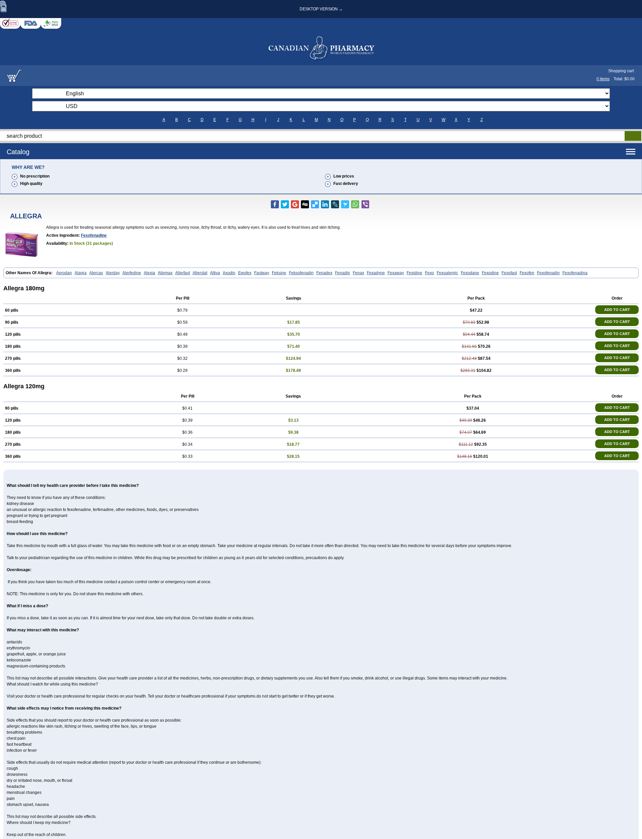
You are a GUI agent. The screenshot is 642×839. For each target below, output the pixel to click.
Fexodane (470, 273)
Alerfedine (131, 273)
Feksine (279, 273)
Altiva (215, 273)
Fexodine (490, 273)
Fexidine (414, 273)
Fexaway (396, 273)
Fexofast (509, 273)
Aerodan (64, 273)
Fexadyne (376, 273)
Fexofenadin (548, 273)
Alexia (149, 273)
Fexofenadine (94, 235)
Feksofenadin (301, 273)
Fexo (429, 273)
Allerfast (182, 273)
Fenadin (342, 273)
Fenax (358, 273)
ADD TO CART (617, 310)
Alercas (96, 273)
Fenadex (324, 273)
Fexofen (527, 273)
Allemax (165, 273)
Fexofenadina (574, 273)
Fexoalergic (447, 273)
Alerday (113, 273)
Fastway (261, 273)
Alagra (81, 273)
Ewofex (244, 273)
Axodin (229, 273)
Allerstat (200, 273)
